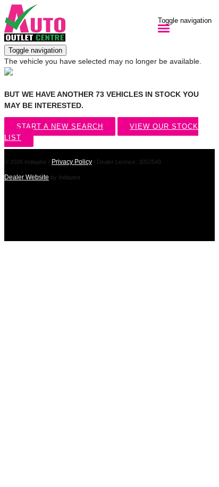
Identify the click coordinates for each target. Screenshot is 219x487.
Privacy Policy (72, 162)
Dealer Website (26, 177)
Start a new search (59, 126)
